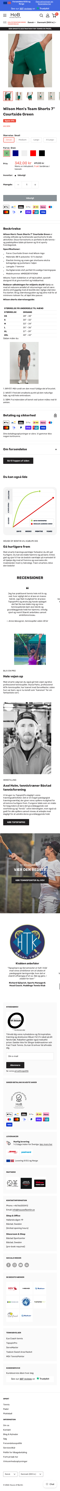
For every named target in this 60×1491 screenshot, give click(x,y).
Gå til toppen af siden (18, 461)
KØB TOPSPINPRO (16, 822)
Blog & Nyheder (10, 1434)
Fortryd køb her (10, 1457)
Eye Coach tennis (14, 1338)
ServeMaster (12, 1347)
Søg (5, 1439)
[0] (54, 15)
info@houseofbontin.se (23, 1210)
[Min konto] (47, 15)
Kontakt (7, 1430)
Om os (6, 1425)
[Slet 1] (18, 184)
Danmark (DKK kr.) (28, 1474)
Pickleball (7, 1413)
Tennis (6, 1404)
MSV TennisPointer (15, 1356)
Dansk (7, 1474)
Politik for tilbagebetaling (15, 1452)
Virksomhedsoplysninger (15, 1461)
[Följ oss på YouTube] (20, 1265)
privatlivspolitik (21, 1071)
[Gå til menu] (4, 15)
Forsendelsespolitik (12, 1443)
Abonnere (15, 1065)
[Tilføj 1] (35, 184)
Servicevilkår (9, 1448)
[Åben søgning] (41, 15)
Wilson (6, 126)
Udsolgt (30, 198)
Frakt (36, 166)
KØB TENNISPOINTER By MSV (30, 880)
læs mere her (46, 1144)
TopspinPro (11, 1343)
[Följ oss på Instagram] (14, 1265)
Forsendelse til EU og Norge (32, 3)
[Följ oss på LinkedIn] (26, 1265)
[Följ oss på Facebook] (8, 1265)
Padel (5, 1409)
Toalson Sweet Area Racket (19, 1352)
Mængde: (8, 184)
